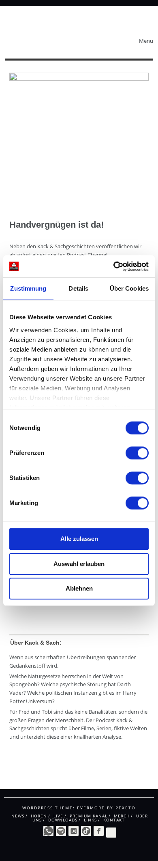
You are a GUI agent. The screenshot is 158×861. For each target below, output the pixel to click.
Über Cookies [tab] (129, 288)
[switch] (137, 452)
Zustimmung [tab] (28, 288)
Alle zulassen (79, 538)
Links (90, 820)
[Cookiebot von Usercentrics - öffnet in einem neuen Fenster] (114, 266)
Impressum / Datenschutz (36, 777)
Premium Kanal (88, 816)
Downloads (62, 820)
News (17, 816)
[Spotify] (61, 831)
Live (58, 816)
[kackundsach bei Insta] (73, 831)
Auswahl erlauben (79, 563)
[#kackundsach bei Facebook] (99, 831)
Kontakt (114, 820)
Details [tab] (78, 288)
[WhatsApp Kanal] (48, 831)
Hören (39, 816)
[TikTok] (86, 831)
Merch (122, 816)
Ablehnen (79, 588)
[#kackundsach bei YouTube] (111, 831)
